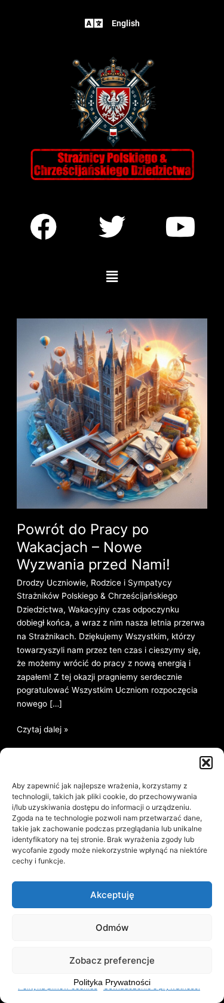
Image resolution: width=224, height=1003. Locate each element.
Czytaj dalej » (42, 728)
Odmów (112, 927)
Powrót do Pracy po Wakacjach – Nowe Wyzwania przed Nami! (93, 546)
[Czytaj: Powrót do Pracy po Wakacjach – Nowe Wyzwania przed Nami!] (112, 412)
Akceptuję (112, 894)
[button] (206, 763)
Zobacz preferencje (112, 960)
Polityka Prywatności (112, 982)
